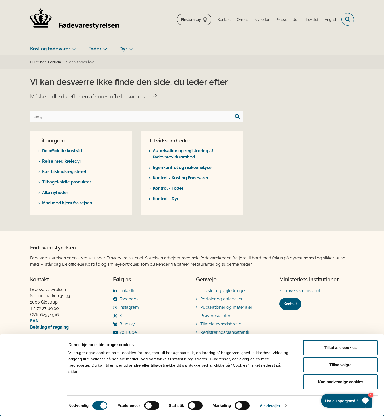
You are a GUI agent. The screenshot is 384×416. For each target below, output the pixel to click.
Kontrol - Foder (168, 188)
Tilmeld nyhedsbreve (220, 324)
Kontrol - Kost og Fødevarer (180, 177)
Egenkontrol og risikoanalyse (182, 167)
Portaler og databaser (221, 298)
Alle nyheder (55, 192)
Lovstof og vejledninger (223, 290)
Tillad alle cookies (340, 347)
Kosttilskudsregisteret (64, 171)
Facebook (128, 298)
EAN (34, 320)
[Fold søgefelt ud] (347, 19)
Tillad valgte (340, 364)
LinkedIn (127, 290)
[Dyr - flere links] (130, 47)
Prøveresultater (215, 315)
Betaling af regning (49, 327)
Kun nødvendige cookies (340, 381)
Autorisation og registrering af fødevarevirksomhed (183, 153)
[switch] (151, 405)
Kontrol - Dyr (165, 198)
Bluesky (127, 324)
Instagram (129, 307)
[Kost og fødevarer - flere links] (73, 47)
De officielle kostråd (62, 150)
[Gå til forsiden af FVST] (74, 19)
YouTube (128, 332)
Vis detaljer (270, 405)
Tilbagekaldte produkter (66, 182)
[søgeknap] (237, 116)
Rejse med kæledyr (61, 161)
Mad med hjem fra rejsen (67, 202)
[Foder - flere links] (104, 47)
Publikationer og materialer (226, 307)
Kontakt (290, 304)
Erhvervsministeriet (301, 290)
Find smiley (191, 19)
